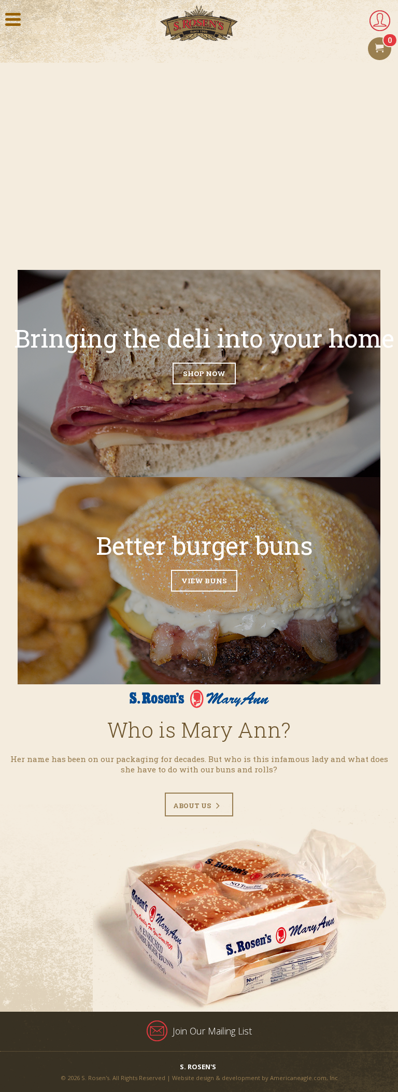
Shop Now (204, 373)
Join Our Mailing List (212, 1031)
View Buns (204, 580)
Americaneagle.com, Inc (304, 1078)
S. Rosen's (198, 1066)
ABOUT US (192, 805)
